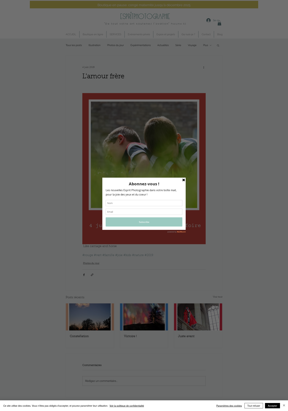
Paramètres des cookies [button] (229, 405)
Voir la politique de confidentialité (127, 405)
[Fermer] (284, 405)
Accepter (272, 405)
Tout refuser (253, 405)
